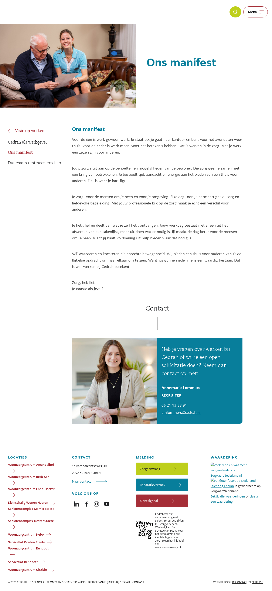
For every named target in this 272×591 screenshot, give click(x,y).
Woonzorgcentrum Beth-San (29, 477)
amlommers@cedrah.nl (181, 412)
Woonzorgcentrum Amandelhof (31, 465)
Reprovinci (239, 582)
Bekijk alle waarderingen (228, 496)
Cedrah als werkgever (27, 142)
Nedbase (257, 582)
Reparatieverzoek (152, 485)
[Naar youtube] (106, 503)
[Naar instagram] (96, 503)
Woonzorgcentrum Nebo (26, 534)
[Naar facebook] (86, 503)
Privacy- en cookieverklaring (66, 582)
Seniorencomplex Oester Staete (31, 521)
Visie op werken (29, 131)
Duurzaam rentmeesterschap (34, 163)
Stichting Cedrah (222, 486)
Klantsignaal (149, 501)
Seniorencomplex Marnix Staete (31, 509)
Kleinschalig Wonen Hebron (28, 502)
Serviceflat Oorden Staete (26, 542)
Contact (138, 582)
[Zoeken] (235, 11)
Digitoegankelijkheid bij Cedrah (109, 582)
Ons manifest (20, 153)
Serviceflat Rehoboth (23, 562)
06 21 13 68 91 (174, 405)
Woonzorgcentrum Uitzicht (27, 569)
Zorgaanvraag (150, 469)
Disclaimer (37, 582)
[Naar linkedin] (76, 503)
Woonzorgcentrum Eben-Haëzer (31, 489)
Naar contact (81, 481)
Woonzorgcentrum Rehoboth (29, 548)
